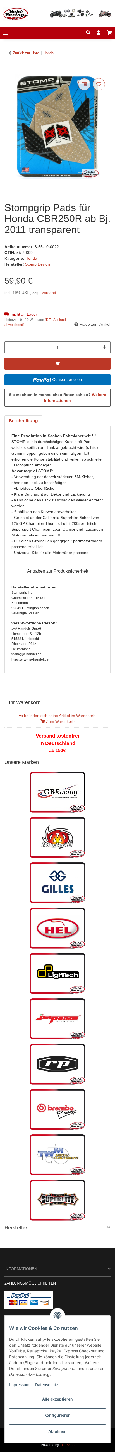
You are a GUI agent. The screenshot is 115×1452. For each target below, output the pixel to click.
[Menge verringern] (10, 347)
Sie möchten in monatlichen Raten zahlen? (57, 397)
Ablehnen (57, 1431)
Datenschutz (46, 1384)
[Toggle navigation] (5, 32)
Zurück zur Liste (26, 53)
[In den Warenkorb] (8, 71)
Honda (31, 258)
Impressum (19, 1384)
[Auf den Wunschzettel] (99, 84)
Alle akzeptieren (57, 1399)
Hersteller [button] (15, 1227)
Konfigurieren (57, 1415)
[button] (88, 32)
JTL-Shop (67, 1445)
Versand (49, 292)
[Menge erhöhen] (104, 347)
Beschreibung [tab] (23, 420)
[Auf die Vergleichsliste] (84, 84)
